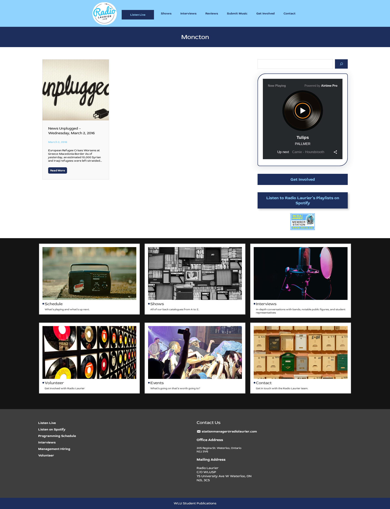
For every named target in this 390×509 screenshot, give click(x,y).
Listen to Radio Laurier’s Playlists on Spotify (302, 200)
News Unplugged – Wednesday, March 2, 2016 (71, 130)
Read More (57, 170)
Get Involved (302, 179)
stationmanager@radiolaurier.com (229, 431)
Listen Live (137, 14)
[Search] (341, 63)
